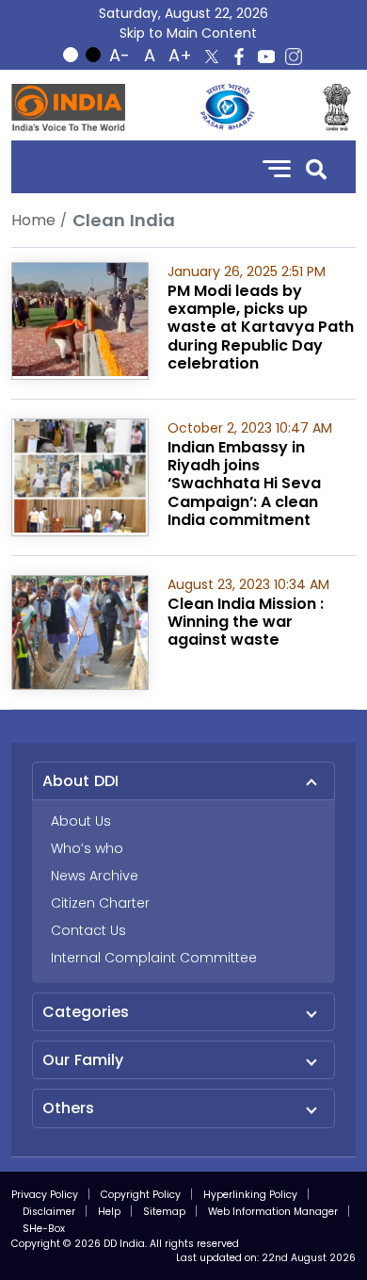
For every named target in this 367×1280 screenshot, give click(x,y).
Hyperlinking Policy (250, 1195)
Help (109, 1212)
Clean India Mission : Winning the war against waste (246, 621)
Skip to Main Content (188, 33)
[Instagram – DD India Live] (293, 56)
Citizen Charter (100, 903)
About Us (81, 821)
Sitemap (164, 1212)
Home (33, 220)
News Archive (94, 875)
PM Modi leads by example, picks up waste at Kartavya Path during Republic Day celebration (261, 327)
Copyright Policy (141, 1195)
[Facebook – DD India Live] (239, 56)
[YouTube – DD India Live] (266, 56)
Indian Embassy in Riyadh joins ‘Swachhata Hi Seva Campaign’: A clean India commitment (244, 483)
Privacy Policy (44, 1195)
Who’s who (87, 848)
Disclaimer (49, 1212)
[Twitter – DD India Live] (211, 56)
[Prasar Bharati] (227, 107)
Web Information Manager (273, 1212)
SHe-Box (44, 1229)
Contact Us (88, 930)
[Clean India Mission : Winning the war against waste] (80, 631)
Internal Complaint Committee (154, 957)
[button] (316, 167)
